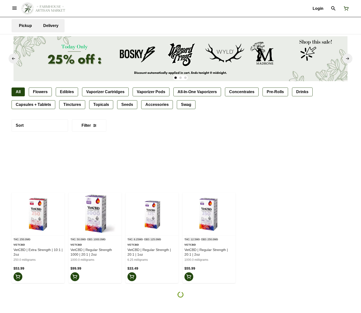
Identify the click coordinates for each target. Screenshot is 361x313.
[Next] (347, 58)
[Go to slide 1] (175, 77)
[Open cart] (345, 8)
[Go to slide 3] (185, 77)
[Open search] (333, 8)
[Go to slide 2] (180, 77)
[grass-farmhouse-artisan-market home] (43, 8)
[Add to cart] (18, 276)
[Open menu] (14, 8)
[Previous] (13, 58)
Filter (86, 125)
